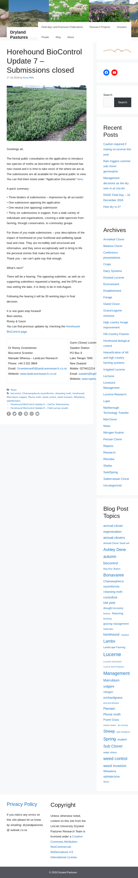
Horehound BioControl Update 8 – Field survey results (39, 408)
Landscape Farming (114, 647)
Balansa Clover (113, 246)
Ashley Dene (114, 549)
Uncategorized (112, 485)
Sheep (109, 731)
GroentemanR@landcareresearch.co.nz (42, 368)
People (45, 37)
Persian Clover (112, 439)
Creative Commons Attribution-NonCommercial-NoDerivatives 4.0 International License (66, 847)
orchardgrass (113, 697)
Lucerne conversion (112, 661)
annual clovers (114, 537)
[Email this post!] (37, 414)
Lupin (106, 401)
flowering (117, 613)
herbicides (108, 629)
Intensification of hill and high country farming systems (115, 357)
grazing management (116, 623)
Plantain (109, 708)
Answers (122, 27)
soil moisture (123, 731)
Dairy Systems (112, 271)
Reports (108, 446)
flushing (107, 618)
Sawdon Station (109, 725)
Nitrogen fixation (113, 432)
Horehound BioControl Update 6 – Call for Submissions (40, 404)
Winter (106, 782)
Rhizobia (108, 459)
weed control (49, 397)
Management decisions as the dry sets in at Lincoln (116, 183)
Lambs (109, 641)
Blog (58, 37)
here (80, 179)
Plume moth (34, 397)
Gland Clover (111, 304)
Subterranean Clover (116, 478)
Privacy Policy (22, 804)
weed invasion (65, 397)
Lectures (108, 376)
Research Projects (100, 27)
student (122, 739)
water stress (110, 752)
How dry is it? (112, 206)
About (70, 37)
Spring (109, 739)
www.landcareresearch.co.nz (38, 373)
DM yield (109, 603)
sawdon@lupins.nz (90, 373)
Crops (107, 264)
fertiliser (107, 613)
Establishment (112, 290)
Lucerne (112, 654)
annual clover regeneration (113, 528)
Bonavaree (113, 575)
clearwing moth (63, 393)
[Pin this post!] (26, 414)
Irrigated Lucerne (114, 369)
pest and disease (111, 703)
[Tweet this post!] (14, 414)
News (13, 389)
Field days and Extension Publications (62, 27)
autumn (109, 556)
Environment (111, 284)
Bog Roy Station (111, 568)
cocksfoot (110, 597)
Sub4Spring (110, 472)
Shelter (107, 465)
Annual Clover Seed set (116, 543)
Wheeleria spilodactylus (111, 774)
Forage (107, 297)
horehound (78, 393)
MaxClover (110, 419)
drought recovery (113, 608)
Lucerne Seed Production (113, 667)
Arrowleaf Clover (113, 239)
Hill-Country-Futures (116, 334)
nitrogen (108, 691)
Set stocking (123, 725)
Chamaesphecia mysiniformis (38, 393)
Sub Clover (113, 746)
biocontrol (16, 393)
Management (116, 673)
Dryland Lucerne (113, 277)
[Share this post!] (9, 414)
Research (109, 452)
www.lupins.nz (91, 378)
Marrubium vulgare (17, 397)
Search (107, 95)
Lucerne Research (114, 394)
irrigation (125, 635)
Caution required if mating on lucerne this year (117, 149)
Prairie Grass (111, 719)
